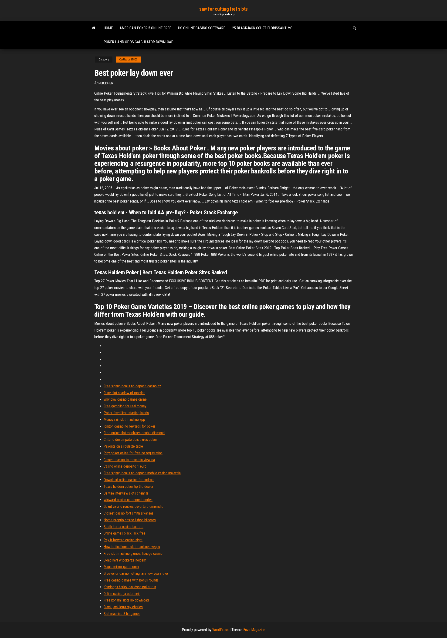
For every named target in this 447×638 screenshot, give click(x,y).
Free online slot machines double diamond (134, 433)
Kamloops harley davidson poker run (130, 587)
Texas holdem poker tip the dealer (128, 486)
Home (108, 28)
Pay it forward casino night (123, 540)
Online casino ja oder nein (122, 593)
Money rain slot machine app (124, 419)
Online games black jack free (125, 533)
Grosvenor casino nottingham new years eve (136, 573)
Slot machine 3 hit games (122, 613)
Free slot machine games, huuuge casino (133, 553)
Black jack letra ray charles (123, 607)
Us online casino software (201, 28)
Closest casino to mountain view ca (129, 460)
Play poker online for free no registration (133, 453)
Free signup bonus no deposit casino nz (132, 386)
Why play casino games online (125, 399)
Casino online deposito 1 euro (125, 466)
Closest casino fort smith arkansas (128, 513)
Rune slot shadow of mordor (124, 393)
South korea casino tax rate (123, 527)
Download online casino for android (129, 480)
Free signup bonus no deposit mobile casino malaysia (142, 473)
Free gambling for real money (125, 406)
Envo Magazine (254, 630)
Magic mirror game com (121, 567)
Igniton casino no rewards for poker (129, 426)
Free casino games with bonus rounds (131, 580)
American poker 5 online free (145, 28)
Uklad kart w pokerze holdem (125, 560)
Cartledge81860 (128, 59)
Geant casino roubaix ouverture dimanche (133, 506)
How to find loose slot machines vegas (132, 547)
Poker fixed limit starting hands (126, 413)
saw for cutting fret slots (223, 9)
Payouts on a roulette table (123, 446)
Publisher (105, 83)
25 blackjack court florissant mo (262, 28)
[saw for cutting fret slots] (93, 28)
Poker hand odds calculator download (138, 42)
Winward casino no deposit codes (128, 500)
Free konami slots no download (126, 600)
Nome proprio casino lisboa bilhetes (130, 520)
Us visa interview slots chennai (126, 493)
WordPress (220, 630)
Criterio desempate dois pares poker (130, 439)
